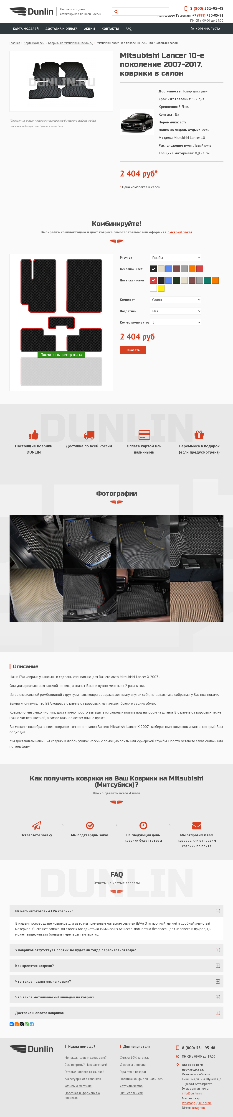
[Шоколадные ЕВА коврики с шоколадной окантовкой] (196, 595)
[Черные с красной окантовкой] (89, 595)
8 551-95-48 (206, 8)
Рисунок (126, 257)
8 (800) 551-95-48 (198, 1047)
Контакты (110, 29)
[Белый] (154, 288)
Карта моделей (26, 29)
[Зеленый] (208, 280)
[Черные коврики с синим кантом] (89, 542)
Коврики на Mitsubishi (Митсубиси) (70, 43)
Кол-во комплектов (134, 322)
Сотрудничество (131, 1086)
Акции (89, 29)
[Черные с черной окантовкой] (143, 595)
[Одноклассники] (17, 1024)
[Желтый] (161, 288)
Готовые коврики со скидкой (84, 1072)
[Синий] (169, 269)
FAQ (129, 29)
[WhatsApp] (27, 1024)
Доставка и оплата (61, 29)
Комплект (127, 300)
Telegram (205, 1103)
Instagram (198, 1108)
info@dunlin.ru (192, 1093)
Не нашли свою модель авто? (86, 1058)
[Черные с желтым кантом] (143, 542)
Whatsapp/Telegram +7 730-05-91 (190, 15)
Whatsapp (188, 1103)
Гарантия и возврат (133, 1072)
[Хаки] (177, 280)
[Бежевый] (161, 269)
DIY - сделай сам (131, 1093)
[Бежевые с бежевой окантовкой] (36, 595)
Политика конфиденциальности (141, 1079)
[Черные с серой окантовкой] (196, 542)
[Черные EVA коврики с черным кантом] (36, 542)
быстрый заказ (179, 232)
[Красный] (199, 269)
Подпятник (128, 311)
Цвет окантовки (132, 280)
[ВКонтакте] (12, 1024)
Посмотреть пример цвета (61, 354)
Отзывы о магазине (78, 1086)
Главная (15, 43)
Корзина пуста (207, 29)
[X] (22, 1024)
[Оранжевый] (192, 269)
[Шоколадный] (177, 269)
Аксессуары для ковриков (83, 1079)
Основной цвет (131, 269)
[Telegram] (32, 1024)
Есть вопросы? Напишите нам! (86, 1065)
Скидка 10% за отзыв (134, 1058)
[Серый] (185, 269)
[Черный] (154, 269)
